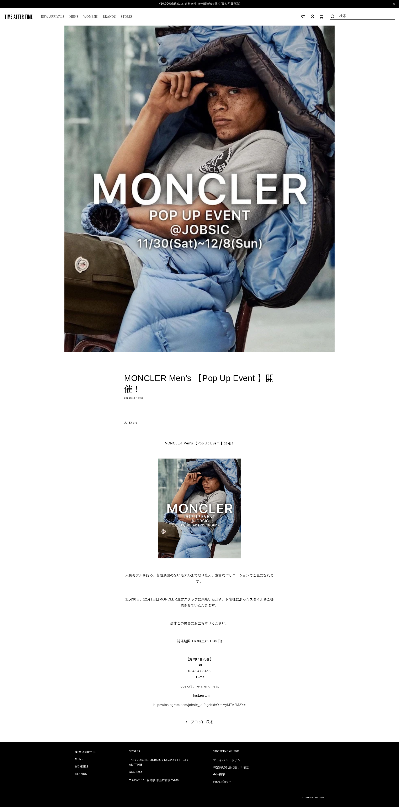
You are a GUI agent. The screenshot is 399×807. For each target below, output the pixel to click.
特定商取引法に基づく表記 (231, 767)
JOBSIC (155, 759)
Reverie (169, 759)
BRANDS (81, 774)
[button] (74, 16)
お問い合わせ (222, 782)
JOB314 (142, 759)
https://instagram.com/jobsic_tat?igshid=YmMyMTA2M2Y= (199, 705)
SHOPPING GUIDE (226, 751)
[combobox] (362, 15)
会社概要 (219, 774)
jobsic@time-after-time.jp (199, 686)
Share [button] (133, 422)
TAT (131, 759)
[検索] (332, 16)
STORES (134, 751)
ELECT (181, 759)
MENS (79, 759)
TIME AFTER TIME (314, 797)
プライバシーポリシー (228, 760)
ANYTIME (135, 764)
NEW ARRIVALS (85, 752)
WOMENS (81, 767)
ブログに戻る (202, 722)
